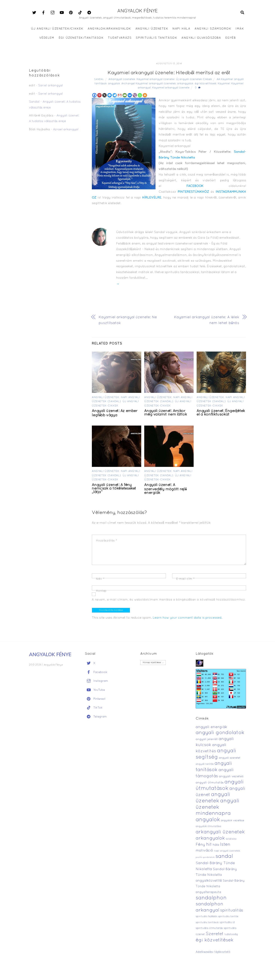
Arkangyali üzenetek (122, 79)
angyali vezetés (231, 776)
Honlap (101, 591)
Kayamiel (224, 83)
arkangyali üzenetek (162, 83)
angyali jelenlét (207, 739)
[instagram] (52, 12)
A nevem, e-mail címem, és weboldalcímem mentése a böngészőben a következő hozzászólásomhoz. (169, 599)
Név (100, 579)
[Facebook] (94, 95)
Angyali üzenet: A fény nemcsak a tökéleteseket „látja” (114, 488)
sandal (224, 856)
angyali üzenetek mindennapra (217, 807)
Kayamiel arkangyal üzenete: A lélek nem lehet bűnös (206, 320)
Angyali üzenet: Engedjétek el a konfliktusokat (221, 412)
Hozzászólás (106, 540)
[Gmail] (119, 95)
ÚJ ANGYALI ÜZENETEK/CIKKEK (57, 28)
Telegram (99, 716)
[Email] (125, 95)
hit (209, 845)
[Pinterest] (99, 95)
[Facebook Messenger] (109, 95)
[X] (104, 95)
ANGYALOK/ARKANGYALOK (109, 28)
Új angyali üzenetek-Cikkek (194, 79)
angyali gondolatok (220, 733)
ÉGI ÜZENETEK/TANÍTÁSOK (81, 38)
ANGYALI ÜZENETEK (151, 28)
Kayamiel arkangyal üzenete (171, 88)
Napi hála (181, 28)
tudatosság (231, 934)
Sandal (99, 79)
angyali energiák (211, 727)
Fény (200, 844)
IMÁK (240, 28)
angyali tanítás (205, 764)
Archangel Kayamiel (134, 83)
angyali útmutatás (210, 782)
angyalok (114, 83)
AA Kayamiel (225, 79)
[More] (145, 95)
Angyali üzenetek (105, 397)
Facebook (99, 672)
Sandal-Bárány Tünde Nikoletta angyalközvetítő (216, 875)
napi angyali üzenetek (227, 851)
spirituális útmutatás (209, 928)
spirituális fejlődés (206, 916)
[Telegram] (114, 95)
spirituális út (227, 922)
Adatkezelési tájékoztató (213, 952)
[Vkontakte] (130, 95)
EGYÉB (230, 38)
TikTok (97, 707)
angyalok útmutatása (208, 826)
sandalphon (211, 898)
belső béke (231, 839)
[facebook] (43, 12)
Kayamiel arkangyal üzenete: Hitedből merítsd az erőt (169, 73)
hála (216, 844)
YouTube (98, 690)
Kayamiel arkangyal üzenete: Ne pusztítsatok (128, 320)
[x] (34, 12)
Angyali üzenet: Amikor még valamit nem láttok (165, 412)
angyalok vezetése (232, 820)
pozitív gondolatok (205, 857)
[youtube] (61, 12)
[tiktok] (80, 12)
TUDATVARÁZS (120, 38)
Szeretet (215, 934)
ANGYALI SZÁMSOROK (213, 28)
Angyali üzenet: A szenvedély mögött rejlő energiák (165, 489)
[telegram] (89, 12)
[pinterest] (71, 12)
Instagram (100, 681)
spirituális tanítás (228, 916)
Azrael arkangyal (65, 129)
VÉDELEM (46, 38)
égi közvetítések (205, 83)
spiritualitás (231, 910)
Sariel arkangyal (50, 85)
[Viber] (135, 95)
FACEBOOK (195, 186)
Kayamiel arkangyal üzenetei (156, 79)
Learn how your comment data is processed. (187, 617)
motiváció (204, 850)
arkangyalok (185, 83)
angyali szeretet (229, 758)
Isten (225, 845)
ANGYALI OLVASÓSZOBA (201, 38)
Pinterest (99, 699)
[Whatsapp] (140, 95)
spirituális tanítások (207, 922)
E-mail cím (185, 579)
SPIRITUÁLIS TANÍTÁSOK (156, 38)
